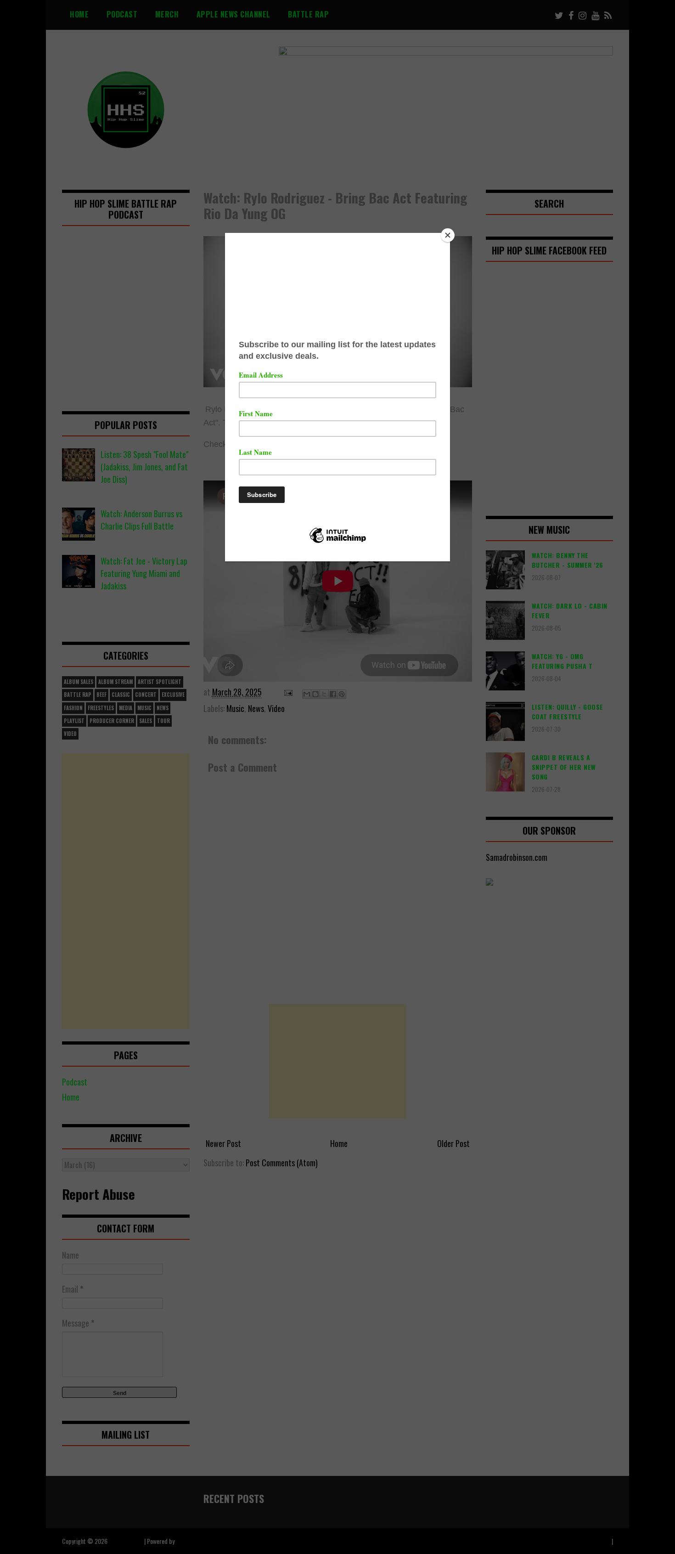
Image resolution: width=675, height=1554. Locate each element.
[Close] (448, 235)
